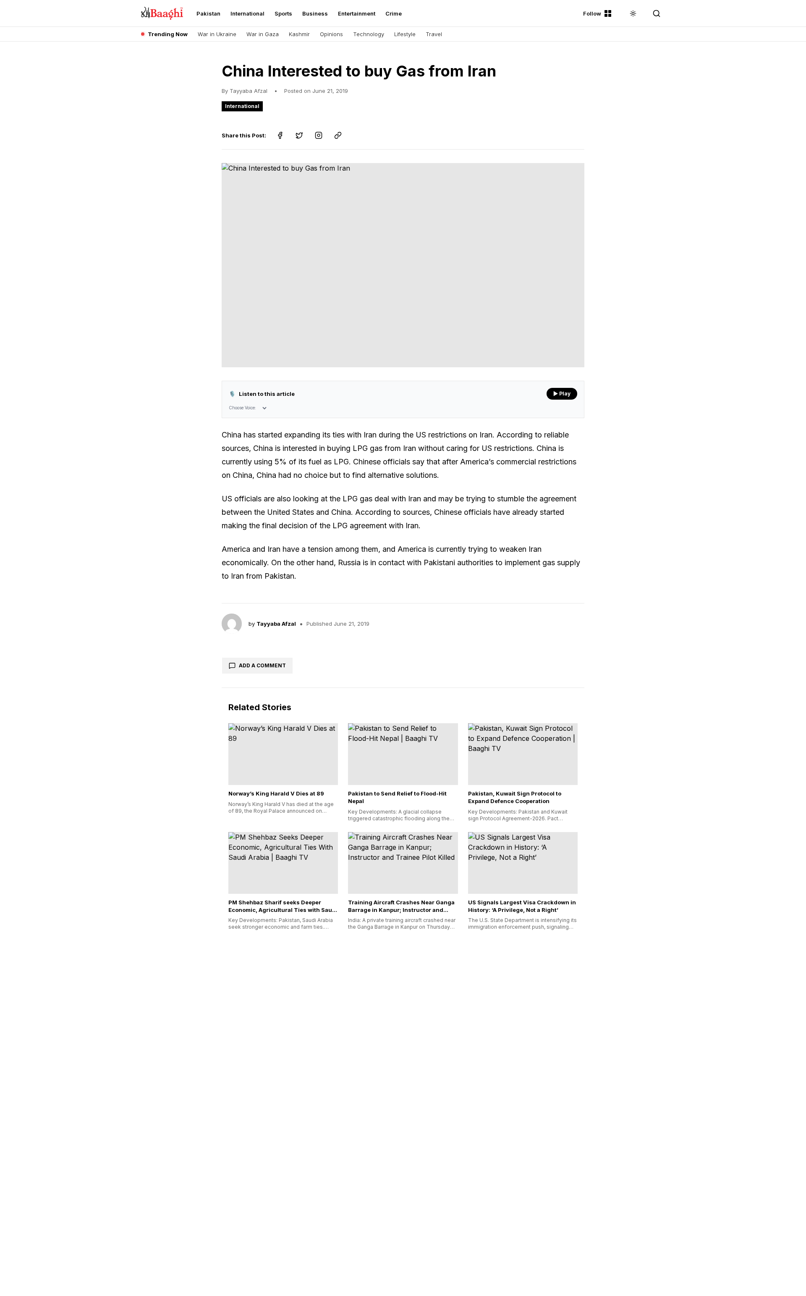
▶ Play (561, 393)
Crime (393, 13)
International (247, 13)
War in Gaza (262, 34)
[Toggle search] (656, 13)
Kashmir (299, 34)
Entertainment (356, 13)
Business (315, 13)
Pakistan (208, 13)
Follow (592, 13)
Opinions (331, 34)
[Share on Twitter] (299, 135)
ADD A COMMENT (262, 665)
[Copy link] (338, 135)
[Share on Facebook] (280, 135)
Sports (283, 13)
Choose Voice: (242, 407)
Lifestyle (405, 34)
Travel (434, 34)
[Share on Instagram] (318, 135)
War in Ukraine (217, 34)
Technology (368, 34)
